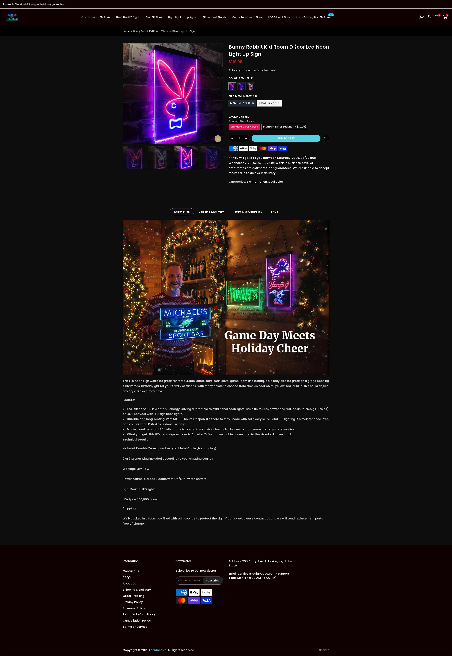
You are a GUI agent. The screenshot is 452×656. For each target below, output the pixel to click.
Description (182, 212)
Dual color (275, 182)
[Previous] (128, 93)
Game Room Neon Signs (247, 17)
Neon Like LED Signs (127, 17)
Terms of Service (135, 627)
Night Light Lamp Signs (182, 17)
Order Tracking (133, 596)
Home (126, 31)
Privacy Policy (133, 602)
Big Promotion (257, 182)
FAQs (274, 212)
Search (324, 650)
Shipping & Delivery (211, 212)
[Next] (217, 93)
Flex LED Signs (154, 17)
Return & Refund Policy (247, 212)
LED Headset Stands (214, 17)
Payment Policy (134, 608)
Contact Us (131, 571)
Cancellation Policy (137, 621)
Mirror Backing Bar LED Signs (314, 16)
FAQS (127, 577)
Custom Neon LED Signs (95, 17)
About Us (129, 583)
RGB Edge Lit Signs (279, 17)
